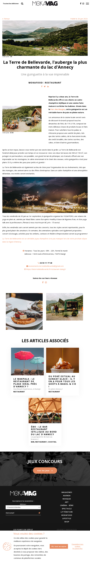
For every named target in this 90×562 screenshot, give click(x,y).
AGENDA (67, 495)
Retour (7, 19)
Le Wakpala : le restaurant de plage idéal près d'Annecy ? (25, 383)
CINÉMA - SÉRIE (66, 505)
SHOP (66, 521)
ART (67, 502)
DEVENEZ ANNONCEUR (67, 529)
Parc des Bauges (58, 109)
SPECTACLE (67, 508)
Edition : (23, 504)
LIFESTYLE (66, 518)
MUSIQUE (67, 499)
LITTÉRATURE (67, 512)
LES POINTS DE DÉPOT (23, 529)
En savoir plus (77, 548)
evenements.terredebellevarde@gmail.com (46, 266)
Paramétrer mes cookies (77, 545)
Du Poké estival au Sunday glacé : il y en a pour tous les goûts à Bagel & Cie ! (62, 381)
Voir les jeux (43, 470)
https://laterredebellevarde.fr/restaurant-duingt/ (46, 269)
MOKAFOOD (66, 515)
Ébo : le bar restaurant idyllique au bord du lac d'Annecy (44, 431)
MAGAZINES (67, 492)
